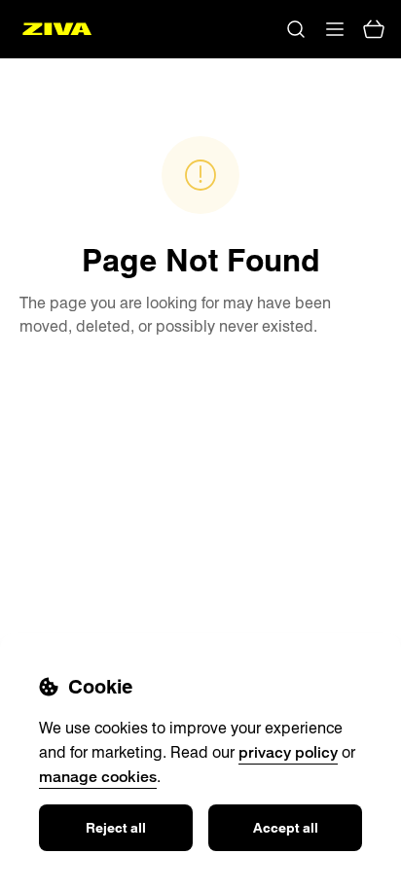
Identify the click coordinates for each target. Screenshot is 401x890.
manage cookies (98, 776)
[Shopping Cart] (373, 29)
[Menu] (334, 29)
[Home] (56, 29)
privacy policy (288, 752)
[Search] (295, 29)
